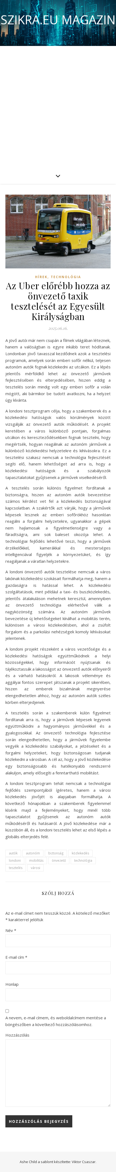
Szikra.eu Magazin (58, 20)
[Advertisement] (58, 107)
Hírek (41, 277)
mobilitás (36, 860)
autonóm (33, 853)
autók (13, 853)
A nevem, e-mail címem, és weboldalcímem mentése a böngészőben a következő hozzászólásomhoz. (55, 1021)
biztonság (55, 853)
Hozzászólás (17, 1035)
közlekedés (80, 853)
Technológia (66, 277)
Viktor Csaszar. (84, 1161)
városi (35, 867)
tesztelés (15, 867)
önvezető (59, 860)
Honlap (12, 984)
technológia (83, 860)
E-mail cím (16, 957)
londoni (15, 860)
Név (10, 930)
